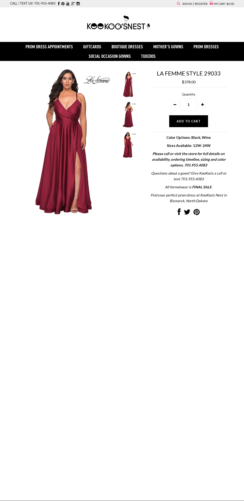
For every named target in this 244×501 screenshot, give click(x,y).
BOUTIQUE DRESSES (127, 46)
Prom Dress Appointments (49, 46)
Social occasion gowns (110, 56)
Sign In (187, 3)
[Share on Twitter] (187, 213)
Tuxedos (148, 56)
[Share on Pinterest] (196, 213)
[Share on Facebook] (179, 213)
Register (201, 3)
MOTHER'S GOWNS (168, 46)
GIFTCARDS (92, 46)
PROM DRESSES (206, 46)
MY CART (224, 3)
